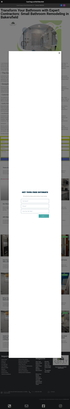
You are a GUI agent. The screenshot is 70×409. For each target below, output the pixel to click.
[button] (59, 52)
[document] (35, 204)
